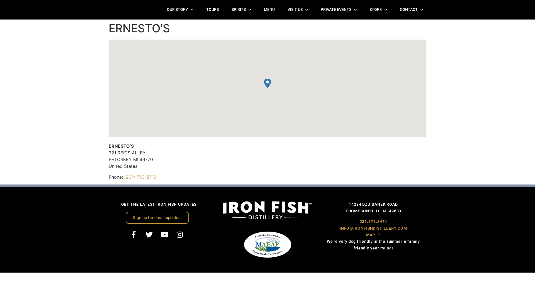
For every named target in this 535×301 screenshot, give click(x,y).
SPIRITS (239, 9)
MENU (269, 9)
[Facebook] (134, 235)
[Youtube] (164, 235)
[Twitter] (149, 235)
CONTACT (409, 9)
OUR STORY (177, 9)
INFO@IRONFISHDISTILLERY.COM (373, 228)
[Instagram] (180, 235)
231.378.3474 (373, 221)
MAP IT (373, 235)
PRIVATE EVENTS (336, 9)
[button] (267, 83)
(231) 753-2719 (140, 177)
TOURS (212, 9)
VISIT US (295, 9)
